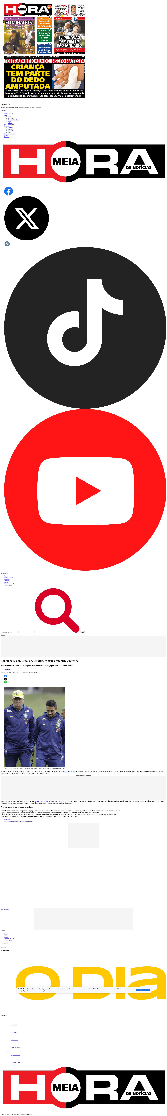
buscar (82, 632)
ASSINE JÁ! (4, 573)
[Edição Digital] (44, 101)
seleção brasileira (68, 771)
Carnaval (6, 137)
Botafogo (10, 127)
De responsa (11, 118)
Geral (5, 115)
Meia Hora (7, 669)
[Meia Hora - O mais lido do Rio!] (83, 184)
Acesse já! (3, 110)
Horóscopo (7, 579)
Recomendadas (5, 909)
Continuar (142, 990)
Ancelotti (6, 821)
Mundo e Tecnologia (13, 119)
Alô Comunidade (9, 124)
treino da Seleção (28, 821)
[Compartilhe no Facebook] (5, 677)
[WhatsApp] (5, 683)
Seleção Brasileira (19, 821)
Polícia (9, 116)
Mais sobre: (7, 819)
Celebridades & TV (9, 584)
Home (6, 135)
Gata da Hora (8, 585)
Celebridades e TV (9, 134)
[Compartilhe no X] (5, 680)
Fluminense (11, 130)
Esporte (6, 937)
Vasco (9, 132)
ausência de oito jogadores (45, 801)
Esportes (6, 126)
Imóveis (10, 123)
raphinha (11, 821)
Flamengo (10, 129)
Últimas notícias (8, 113)
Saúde (9, 121)
